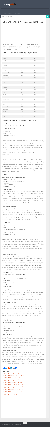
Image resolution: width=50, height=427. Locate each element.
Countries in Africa (5, 10)
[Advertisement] (23, 35)
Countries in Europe (25, 10)
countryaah (6, 24)
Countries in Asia (15, 10)
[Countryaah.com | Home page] (9, 4)
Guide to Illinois (8, 16)
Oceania (43, 10)
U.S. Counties (17, 13)
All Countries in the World (7, 13)
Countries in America (35, 10)
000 (3, 16)
